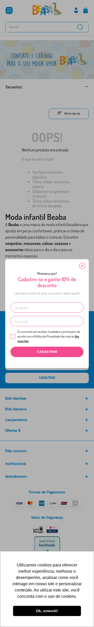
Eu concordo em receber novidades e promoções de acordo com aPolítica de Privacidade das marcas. (48, 336)
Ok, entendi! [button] (47, 611)
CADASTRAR (47, 352)
